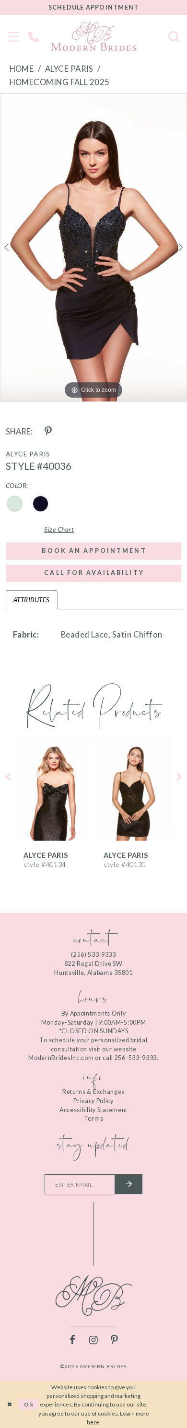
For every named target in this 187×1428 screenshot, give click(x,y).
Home (22, 69)
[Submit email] (128, 1184)
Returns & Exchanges (93, 1091)
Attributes (31, 600)
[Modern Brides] (93, 36)
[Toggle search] (174, 36)
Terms (93, 1118)
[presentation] (53, 788)
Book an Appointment (94, 550)
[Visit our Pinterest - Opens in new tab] (114, 1340)
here (93, 1421)
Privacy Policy (93, 1100)
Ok (29, 1404)
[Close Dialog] (9, 1404)
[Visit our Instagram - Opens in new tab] (94, 1340)
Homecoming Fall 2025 (60, 82)
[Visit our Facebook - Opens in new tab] (73, 1340)
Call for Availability (94, 572)
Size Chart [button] (59, 529)
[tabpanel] (93, 247)
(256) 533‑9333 (93, 954)
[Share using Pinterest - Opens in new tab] (49, 432)
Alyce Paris (69, 69)
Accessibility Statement (93, 1110)
